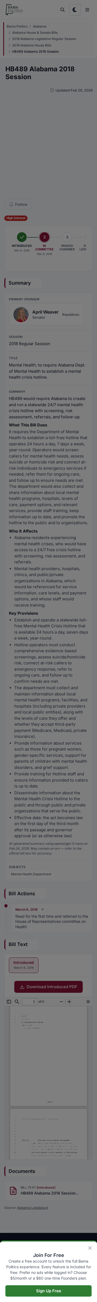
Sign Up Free (48, 1290)
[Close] (90, 1248)
